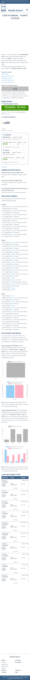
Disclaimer (17, 677)
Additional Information (7, 76)
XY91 (12, 327)
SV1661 (13, 242)
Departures (4, 664)
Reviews (3, 672)
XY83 (12, 311)
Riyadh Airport (15, 10)
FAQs (16, 672)
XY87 (12, 319)
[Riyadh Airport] (3, 8)
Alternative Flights (6, 78)
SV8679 (13, 280)
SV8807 (13, 290)
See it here (7, 114)
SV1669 (13, 254)
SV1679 (13, 274)
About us (26, 677)
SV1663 (13, 246)
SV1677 (13, 270)
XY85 (12, 315)
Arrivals (3, 662)
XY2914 (13, 301)
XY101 (12, 296)
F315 (12, 214)
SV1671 (13, 258)
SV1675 (13, 266)
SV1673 (13, 262)
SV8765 (13, 288)
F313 (12, 210)
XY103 (12, 298)
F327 (12, 234)
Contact (21, 677)
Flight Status (4, 74)
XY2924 (13, 305)
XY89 (12, 323)
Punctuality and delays (7, 80)
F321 (12, 226)
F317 (12, 218)
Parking (3, 670)
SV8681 (13, 284)
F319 (12, 222)
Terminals (18, 660)
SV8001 (13, 278)
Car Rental (18, 662)
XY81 (12, 307)
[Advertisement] (15, 37)
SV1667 (13, 250)
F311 (12, 206)
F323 (12, 230)
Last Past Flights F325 (7, 82)
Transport (18, 670)
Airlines (3, 668)
